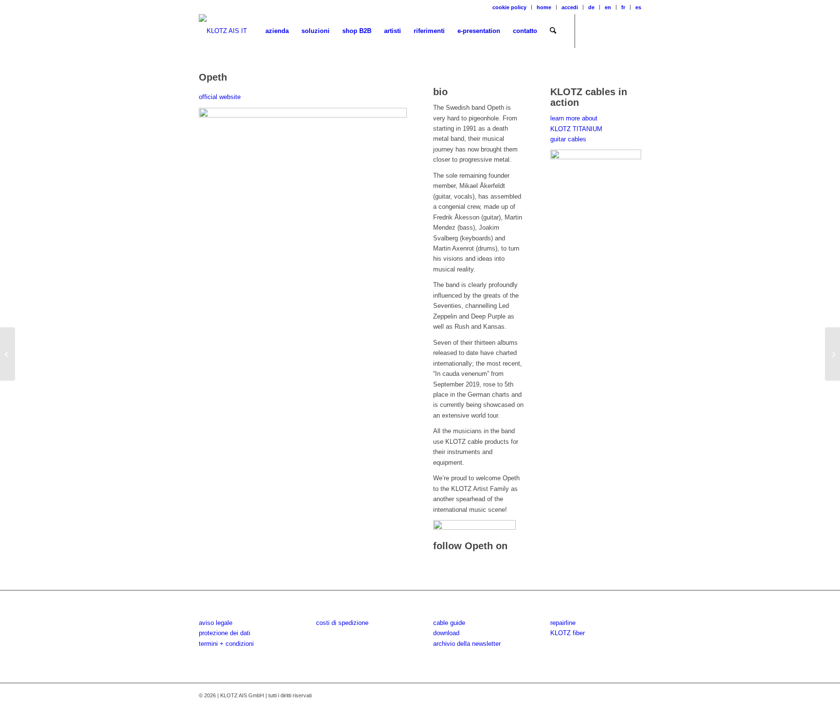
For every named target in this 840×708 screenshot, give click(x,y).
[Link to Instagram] (604, 30)
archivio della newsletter (467, 643)
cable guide (449, 622)
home (544, 7)
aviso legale (215, 622)
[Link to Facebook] (590, 30)
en (608, 7)
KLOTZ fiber (567, 633)
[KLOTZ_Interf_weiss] (223, 31)
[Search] (552, 31)
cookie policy (509, 7)
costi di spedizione (342, 622)
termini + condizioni (226, 643)
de (591, 7)
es (638, 7)
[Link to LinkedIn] (634, 30)
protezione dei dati (224, 633)
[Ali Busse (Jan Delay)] (7, 354)
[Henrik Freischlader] (832, 354)
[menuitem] (510, 7)
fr (623, 7)
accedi (569, 7)
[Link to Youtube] (619, 30)
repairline (563, 622)
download (446, 633)
